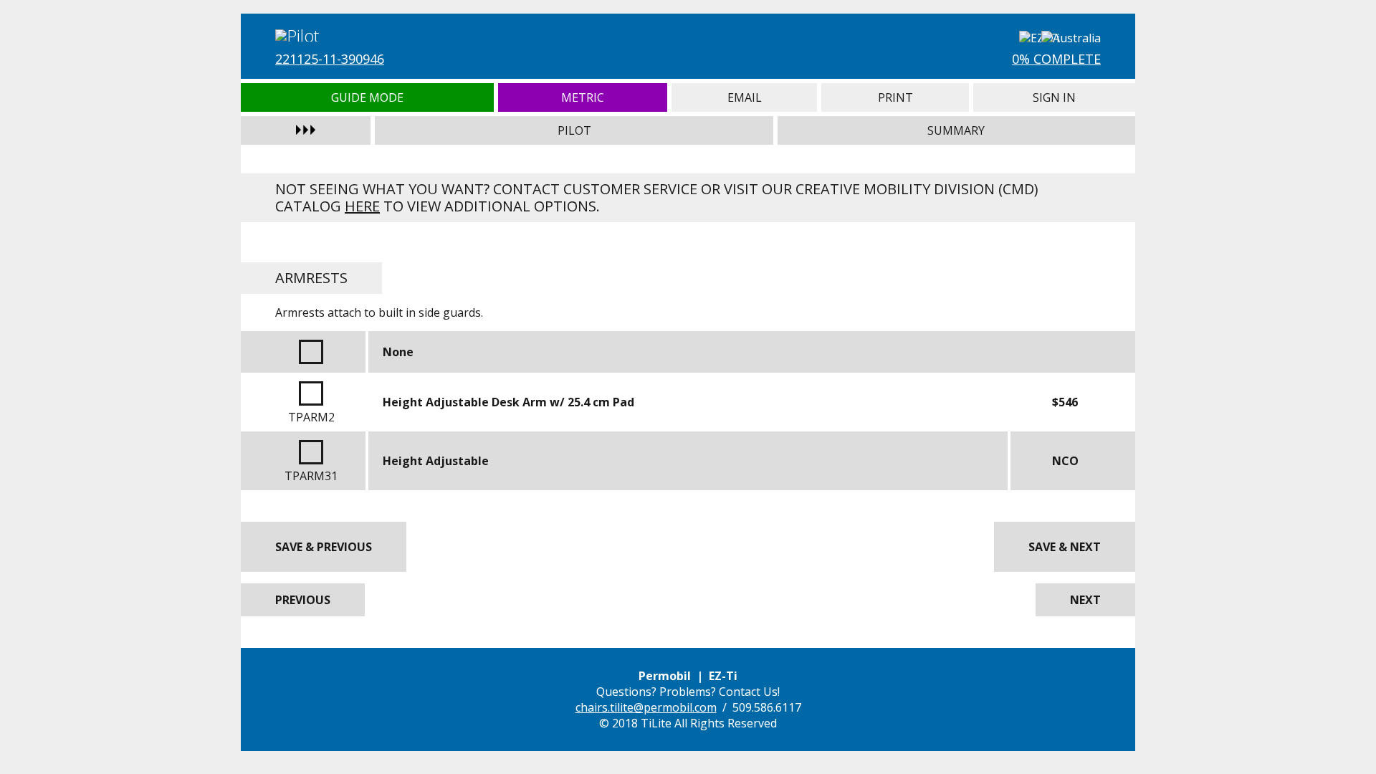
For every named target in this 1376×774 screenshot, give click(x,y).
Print (895, 97)
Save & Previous (323, 547)
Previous (302, 600)
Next (1085, 600)
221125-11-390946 (329, 58)
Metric (583, 97)
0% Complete (1056, 58)
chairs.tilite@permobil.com (646, 707)
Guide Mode (367, 97)
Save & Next (1064, 547)
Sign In (1054, 97)
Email (744, 97)
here (362, 206)
